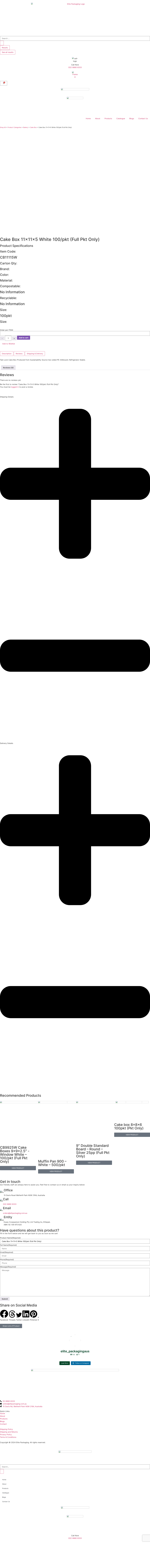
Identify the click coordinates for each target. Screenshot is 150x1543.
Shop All (3, 127)
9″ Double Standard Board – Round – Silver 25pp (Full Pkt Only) (92, 1150)
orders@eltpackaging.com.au (15, 1213)
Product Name (10, 1238)
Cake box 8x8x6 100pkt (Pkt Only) (129, 1126)
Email (6, 1252)
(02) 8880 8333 (75, 67)
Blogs (131, 118)
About (97, 118)
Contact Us (143, 118)
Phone (7, 1259)
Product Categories (14, 127)
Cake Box (33, 127)
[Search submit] (2, 43)
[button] (7, 343)
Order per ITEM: (6, 330)
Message (8, 1267)
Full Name (8, 1245)
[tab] (6, 353)
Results (5, 48)
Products (108, 118)
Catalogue (120, 118)
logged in (15, 387)
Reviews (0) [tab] (8, 368)
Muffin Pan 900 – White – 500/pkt (52, 1163)
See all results (7, 52)
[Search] (2, 1471)
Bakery (25, 127)
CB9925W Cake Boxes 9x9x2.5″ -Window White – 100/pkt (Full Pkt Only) (14, 1154)
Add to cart (23, 338)
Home (88, 118)
